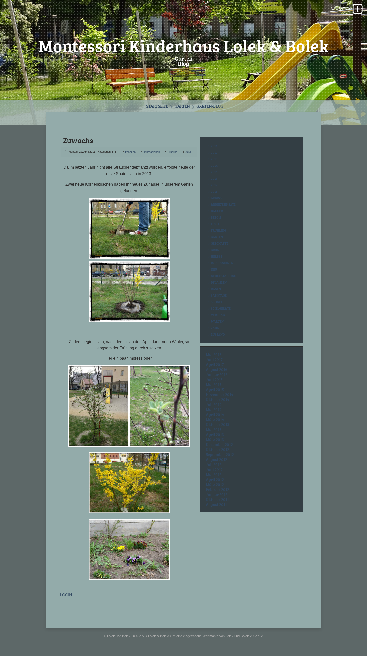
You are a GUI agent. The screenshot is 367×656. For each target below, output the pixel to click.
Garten (182, 106)
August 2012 (216, 459)
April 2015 (215, 389)
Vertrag (218, 315)
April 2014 (215, 414)
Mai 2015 (213, 384)
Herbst (216, 256)
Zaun (215, 328)
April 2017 (215, 364)
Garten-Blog (209, 106)
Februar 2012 (217, 489)
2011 (214, 146)
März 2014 (215, 419)
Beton (216, 217)
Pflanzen (130, 151)
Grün (215, 250)
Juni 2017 (214, 359)
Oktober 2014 (217, 399)
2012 (214, 152)
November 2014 (219, 394)
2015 (214, 172)
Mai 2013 (213, 429)
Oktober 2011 (217, 499)
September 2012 (220, 454)
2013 (188, 151)
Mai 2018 (214, 354)
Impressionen (151, 151)
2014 (214, 165)
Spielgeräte (221, 308)
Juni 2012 (214, 469)
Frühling (172, 151)
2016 (214, 178)
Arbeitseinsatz (223, 204)
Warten (217, 321)
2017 (214, 185)
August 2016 (216, 369)
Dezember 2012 (219, 444)
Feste (215, 224)
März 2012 (215, 484)
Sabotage (219, 295)
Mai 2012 (213, 474)
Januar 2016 (217, 374)
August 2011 (216, 504)
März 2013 (215, 439)
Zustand (218, 334)
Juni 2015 (214, 379)
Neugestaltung (223, 276)
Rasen (216, 289)
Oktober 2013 (217, 424)
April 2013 (215, 434)
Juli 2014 (214, 404)
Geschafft (219, 243)
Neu (214, 269)
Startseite (157, 106)
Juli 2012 (213, 464)
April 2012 (215, 479)
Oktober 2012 (217, 449)
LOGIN (66, 595)
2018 (214, 191)
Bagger (217, 211)
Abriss (216, 198)
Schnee (217, 302)
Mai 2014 (214, 409)
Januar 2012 (216, 494)
